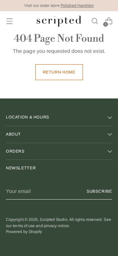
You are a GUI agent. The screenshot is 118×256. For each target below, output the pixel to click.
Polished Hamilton (77, 5)
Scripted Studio (53, 219)
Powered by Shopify (24, 231)
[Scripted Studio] (59, 21)
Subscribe (99, 191)
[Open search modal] (94, 21)
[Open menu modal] (9, 21)
